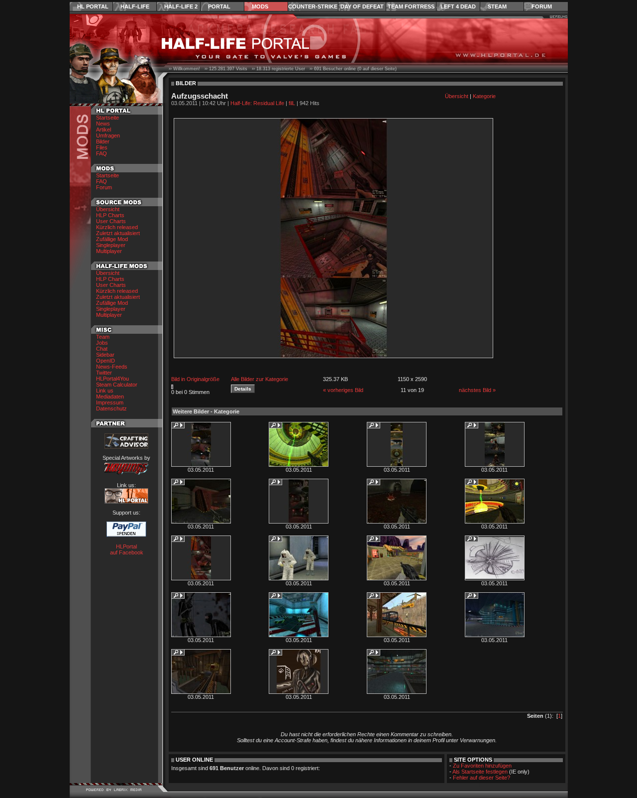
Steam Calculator (116, 385)
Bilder (102, 141)
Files (101, 147)
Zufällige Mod (112, 239)
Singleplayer (110, 245)
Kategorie (484, 96)
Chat (101, 349)
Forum (541, 6)
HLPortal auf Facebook (126, 549)
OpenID (105, 361)
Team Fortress (411, 6)
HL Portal (92, 6)
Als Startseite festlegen (480, 772)
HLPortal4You (112, 379)
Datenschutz (111, 408)
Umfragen (108, 135)
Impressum (109, 402)
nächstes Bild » (477, 390)
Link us (104, 391)
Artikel (103, 130)
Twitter (104, 373)
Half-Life (134, 6)
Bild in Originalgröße (195, 379)
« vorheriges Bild (343, 390)
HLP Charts (110, 215)
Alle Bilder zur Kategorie (259, 379)
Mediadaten (110, 396)
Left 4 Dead (458, 6)
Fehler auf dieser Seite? (481, 778)
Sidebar (105, 355)
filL (292, 103)
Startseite (107, 118)
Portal (219, 6)
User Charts (111, 221)
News (103, 124)
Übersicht (107, 209)
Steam (497, 6)
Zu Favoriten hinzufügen (482, 766)
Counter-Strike (312, 6)
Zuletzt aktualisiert (118, 233)
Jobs (102, 343)
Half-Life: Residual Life (257, 103)
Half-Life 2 (181, 6)
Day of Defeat (362, 6)
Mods (260, 6)
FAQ (101, 153)
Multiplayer (109, 251)
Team (102, 337)
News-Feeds (111, 367)
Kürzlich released (117, 227)
